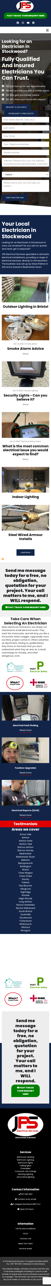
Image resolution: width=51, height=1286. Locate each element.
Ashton (25, 837)
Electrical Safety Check (31, 441)
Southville (26, 914)
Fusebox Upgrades (25, 767)
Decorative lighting (25, 1177)
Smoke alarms (31, 344)
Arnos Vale (25, 834)
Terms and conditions (25, 1228)
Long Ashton (25, 901)
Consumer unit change (25, 1171)
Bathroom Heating (25, 1157)
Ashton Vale (25, 843)
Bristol (25, 869)
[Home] (25, 6)
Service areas (25, 1248)
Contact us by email (26, 1199)
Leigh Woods (25, 898)
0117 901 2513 (26, 1194)
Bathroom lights (25, 1162)
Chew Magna (25, 872)
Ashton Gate (25, 840)
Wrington (25, 930)
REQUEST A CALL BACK (16, 107)
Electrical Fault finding (25, 725)
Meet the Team (25, 1243)
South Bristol (25, 911)
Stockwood (26, 917)
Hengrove (25, 888)
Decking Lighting (25, 1174)
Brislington (25, 866)
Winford (25, 927)
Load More (25, 552)
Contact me (25, 1238)
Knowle (25, 895)
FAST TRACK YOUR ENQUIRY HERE (25, 15)
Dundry (25, 879)
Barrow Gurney (25, 850)
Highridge (26, 892)
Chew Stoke (25, 876)
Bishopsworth (25, 863)
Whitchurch (25, 924)
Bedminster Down (25, 856)
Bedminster (25, 853)
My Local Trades (40, 1279)
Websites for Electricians (34, 1264)
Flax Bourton (25, 885)
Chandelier (25, 1168)
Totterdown (25, 920)
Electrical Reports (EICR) (25, 810)
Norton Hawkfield (25, 904)
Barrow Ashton (25, 847)
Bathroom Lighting (25, 1160)
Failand (25, 882)
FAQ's (25, 1233)
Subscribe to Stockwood (3, 559)
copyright (9, 1276)
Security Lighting (31, 390)
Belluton (25, 859)
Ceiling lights (25, 1165)
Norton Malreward (25, 908)
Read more (25, 730)
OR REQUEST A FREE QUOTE (21, 113)
